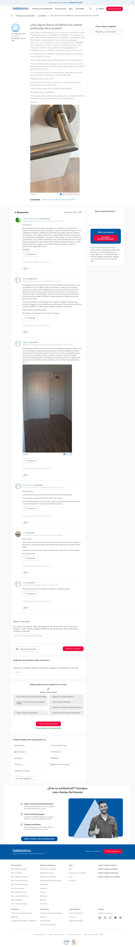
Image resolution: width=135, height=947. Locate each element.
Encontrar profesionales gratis (106, 238)
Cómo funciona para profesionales (51, 913)
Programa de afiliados (76, 920)
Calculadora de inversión (48, 924)
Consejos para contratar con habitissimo (24, 920)
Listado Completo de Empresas (108, 873)
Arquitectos (43, 904)
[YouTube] (115, 918)
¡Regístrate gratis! (76, 2)
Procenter (72, 880)
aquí (100, 254)
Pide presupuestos (114, 9)
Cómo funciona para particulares (21, 913)
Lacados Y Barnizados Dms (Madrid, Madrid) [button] (39, 487)
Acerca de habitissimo (76, 913)
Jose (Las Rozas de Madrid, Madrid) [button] (36, 585)
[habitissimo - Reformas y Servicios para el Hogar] (21, 8)
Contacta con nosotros (105, 913)
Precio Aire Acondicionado (19, 884)
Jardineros (43, 888)
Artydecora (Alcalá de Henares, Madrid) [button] (37, 281)
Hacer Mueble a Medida (61, 702)
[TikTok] (120, 918)
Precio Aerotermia (17, 873)
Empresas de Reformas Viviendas (50, 880)
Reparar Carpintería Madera (63, 697)
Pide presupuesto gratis (48, 724)
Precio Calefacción (17, 900)
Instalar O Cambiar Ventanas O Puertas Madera (31, 703)
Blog (70, 869)
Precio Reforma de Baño (18, 869)
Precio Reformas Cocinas (19, 892)
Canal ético (72, 917)
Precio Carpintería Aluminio (20, 896)
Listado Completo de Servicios (108, 869)
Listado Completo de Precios (107, 865)
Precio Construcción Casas (19, 880)
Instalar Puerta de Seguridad (27, 713)
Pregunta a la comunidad (106, 32)
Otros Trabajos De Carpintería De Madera (32, 697)
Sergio (25, 279)
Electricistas (43, 896)
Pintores (42, 892)
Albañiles (43, 900)
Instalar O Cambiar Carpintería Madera (67, 707)
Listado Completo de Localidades (109, 877)
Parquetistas (44, 884)
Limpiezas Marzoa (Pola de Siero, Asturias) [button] (38, 221)
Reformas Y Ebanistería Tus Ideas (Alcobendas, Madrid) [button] (43, 345)
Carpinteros (42, 15)
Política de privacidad (57, 934)
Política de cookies (74, 934)
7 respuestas (17, 672)
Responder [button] (31, 254)
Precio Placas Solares (17, 888)
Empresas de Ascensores (48, 869)
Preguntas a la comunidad (25, 15)
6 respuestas (35, 199)
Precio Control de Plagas (19, 904)
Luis (24, 533)
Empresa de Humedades (48, 877)
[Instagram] (100, 918)
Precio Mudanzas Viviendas (19, 877)
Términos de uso (40, 934)
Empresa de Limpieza (47, 873)
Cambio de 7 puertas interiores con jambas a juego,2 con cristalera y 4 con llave (45, 668)
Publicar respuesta (73, 649)
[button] (15, 28)
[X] (110, 918)
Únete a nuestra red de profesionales (39, 839)
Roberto (26, 342)
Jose (24, 583)
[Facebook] (105, 918)
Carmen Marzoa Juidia (32, 219)
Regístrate (14, 917)
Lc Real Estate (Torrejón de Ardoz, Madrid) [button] (38, 535)
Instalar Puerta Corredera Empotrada (66, 713)
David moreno (28, 485)
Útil (27, 268)
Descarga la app (45, 920)
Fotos (71, 877)
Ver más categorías (24, 779)
